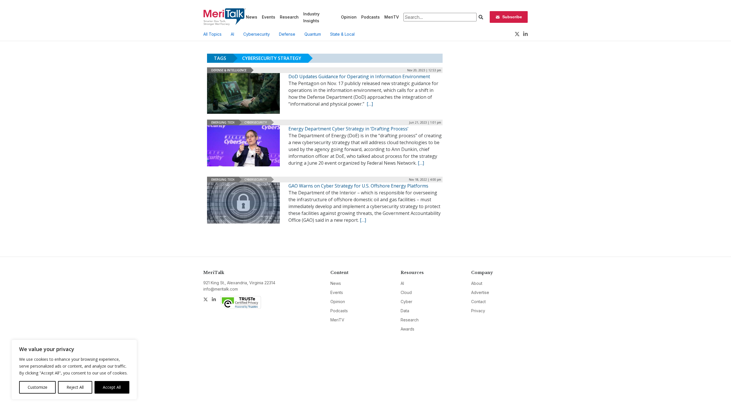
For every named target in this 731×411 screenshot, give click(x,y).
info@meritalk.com (220, 289)
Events (268, 17)
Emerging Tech (222, 122)
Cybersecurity (256, 34)
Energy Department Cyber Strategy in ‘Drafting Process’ (348, 129)
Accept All (112, 387)
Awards (407, 329)
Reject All (75, 387)
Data (405, 310)
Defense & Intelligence (228, 70)
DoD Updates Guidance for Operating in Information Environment (359, 76)
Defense (287, 34)
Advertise (480, 292)
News (251, 17)
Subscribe (512, 17)
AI (232, 34)
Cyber (406, 301)
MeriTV (391, 17)
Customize (37, 387)
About (476, 283)
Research (289, 17)
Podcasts (370, 17)
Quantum (312, 34)
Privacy (478, 310)
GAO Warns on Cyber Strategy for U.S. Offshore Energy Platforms (358, 186)
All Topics (212, 34)
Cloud (406, 292)
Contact (478, 301)
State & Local (342, 34)
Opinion (349, 17)
